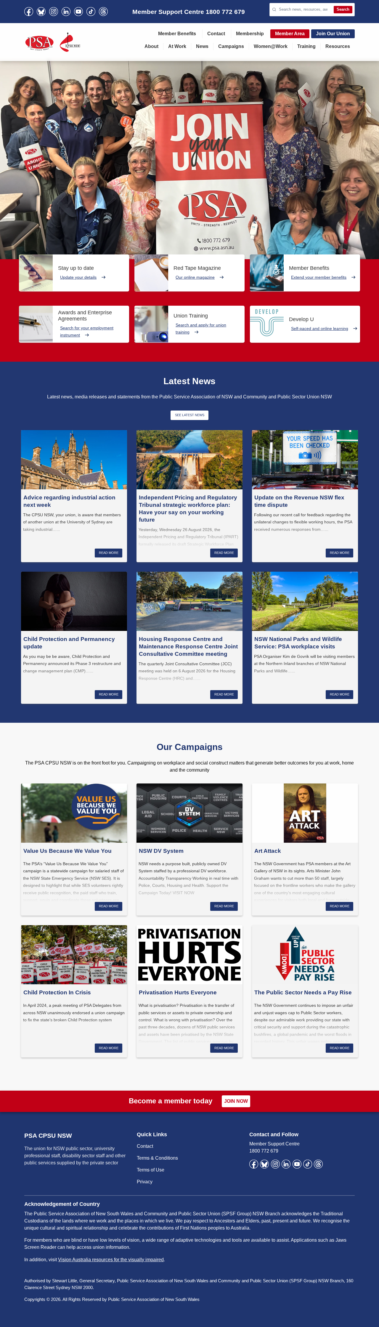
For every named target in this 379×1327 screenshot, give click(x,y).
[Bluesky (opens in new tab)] (41, 11)
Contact (216, 33)
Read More (108, 552)
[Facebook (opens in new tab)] (28, 11)
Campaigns (231, 46)
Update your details (78, 277)
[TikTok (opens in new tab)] (90, 11)
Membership (250, 33)
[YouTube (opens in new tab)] (78, 11)
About (151, 46)
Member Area (290, 33)
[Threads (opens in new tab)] (103, 11)
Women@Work (271, 46)
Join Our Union (333, 33)
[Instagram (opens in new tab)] (53, 11)
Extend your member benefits (318, 277)
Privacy (144, 1181)
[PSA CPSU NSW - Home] (52, 42)
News (202, 46)
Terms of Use (150, 1169)
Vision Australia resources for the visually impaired (111, 1259)
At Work (177, 46)
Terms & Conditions (157, 1158)
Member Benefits (177, 33)
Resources (337, 46)
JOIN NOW (236, 1101)
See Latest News (189, 415)
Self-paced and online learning (319, 328)
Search (343, 9)
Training (306, 46)
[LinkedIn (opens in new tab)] (66, 11)
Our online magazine (195, 277)
